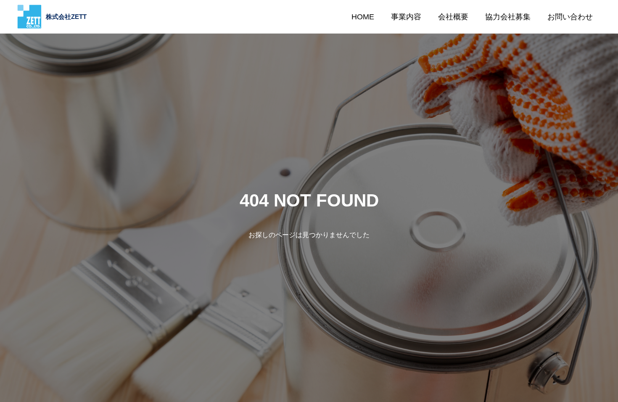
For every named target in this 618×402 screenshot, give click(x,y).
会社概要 (453, 17)
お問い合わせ (570, 17)
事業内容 (406, 17)
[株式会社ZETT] (52, 16)
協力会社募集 (508, 17)
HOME (362, 17)
